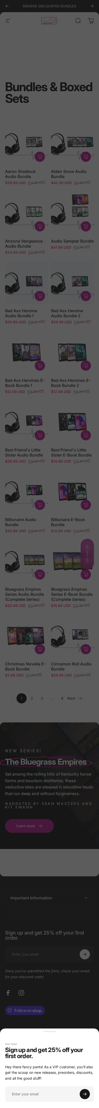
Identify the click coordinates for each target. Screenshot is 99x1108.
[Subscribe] (85, 1094)
